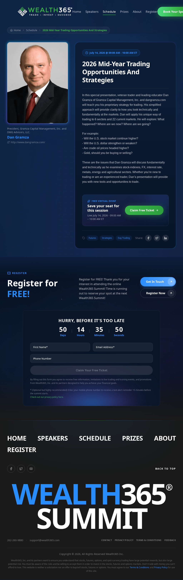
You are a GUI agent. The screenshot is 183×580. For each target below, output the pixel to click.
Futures (92, 237)
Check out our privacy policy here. (47, 397)
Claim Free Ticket (142, 210)
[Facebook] (11, 469)
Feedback (170, 540)
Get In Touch (155, 282)
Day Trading (124, 237)
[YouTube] (31, 469)
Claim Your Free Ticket (91, 370)
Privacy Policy (124, 540)
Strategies (107, 237)
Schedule (109, 11)
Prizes (124, 11)
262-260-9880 (15, 540)
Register (151, 11)
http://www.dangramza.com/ (28, 142)
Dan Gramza (18, 137)
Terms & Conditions (148, 540)
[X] (21, 469)
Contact (106, 540)
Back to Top (165, 468)
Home (76, 11)
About (137, 11)
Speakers (91, 11)
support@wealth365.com (45, 540)
